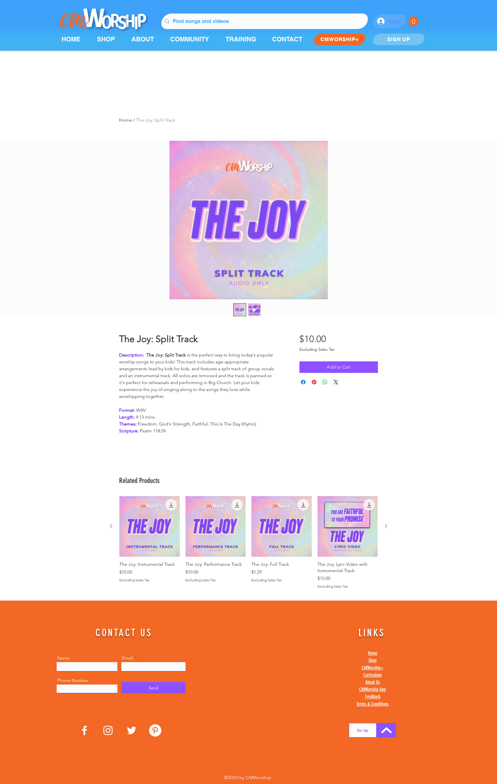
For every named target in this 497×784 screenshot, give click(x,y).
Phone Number (73, 680)
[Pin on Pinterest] (314, 382)
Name (63, 658)
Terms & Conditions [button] (372, 704)
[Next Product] (386, 526)
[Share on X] (335, 382)
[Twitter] (131, 730)
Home (125, 120)
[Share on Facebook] (303, 382)
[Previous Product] (111, 526)
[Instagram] (108, 730)
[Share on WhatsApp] (325, 382)
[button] (413, 21)
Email (127, 658)
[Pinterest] (155, 730)
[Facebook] (84, 730)
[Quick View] (149, 526)
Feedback (372, 696)
